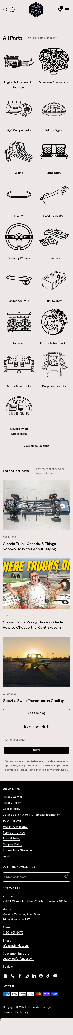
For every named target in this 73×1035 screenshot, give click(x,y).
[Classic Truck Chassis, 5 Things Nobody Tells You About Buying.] (36, 505)
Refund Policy (11, 838)
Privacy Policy (12, 803)
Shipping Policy (12, 844)
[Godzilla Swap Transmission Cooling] (36, 662)
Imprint (7, 856)
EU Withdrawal (12, 821)
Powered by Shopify (15, 1012)
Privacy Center (12, 797)
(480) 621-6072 (13, 932)
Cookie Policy (11, 809)
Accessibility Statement (19, 850)
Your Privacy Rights (15, 826)
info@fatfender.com (16, 945)
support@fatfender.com (18, 958)
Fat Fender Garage (39, 1007)
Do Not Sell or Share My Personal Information (31, 815)
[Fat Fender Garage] (36, 9)
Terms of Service (14, 832)
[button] (5, 9)
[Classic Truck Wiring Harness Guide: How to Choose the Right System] (36, 583)
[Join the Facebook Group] (12, 9)
